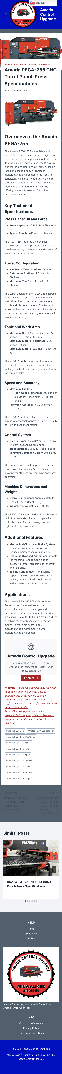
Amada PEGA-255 (15, 731)
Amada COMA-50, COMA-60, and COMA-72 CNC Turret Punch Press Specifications (47, 803)
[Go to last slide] (8, 869)
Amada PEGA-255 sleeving (19, 761)
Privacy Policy (31, 1028)
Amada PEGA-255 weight (18, 778)
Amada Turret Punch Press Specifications (27, 64)
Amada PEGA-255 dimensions (20, 737)
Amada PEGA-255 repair (18, 755)
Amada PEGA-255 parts (17, 749)
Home (31, 928)
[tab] (25, 901)
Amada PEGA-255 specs (18, 766)
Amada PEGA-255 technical (19, 772)
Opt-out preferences (31, 1023)
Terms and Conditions (31, 1033)
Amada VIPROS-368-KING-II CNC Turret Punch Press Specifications (15, 801)
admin (10, 90)
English (40, 2)
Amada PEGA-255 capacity (40, 731)
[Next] (54, 869)
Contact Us (31, 933)
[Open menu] (6, 14)
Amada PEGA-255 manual (18, 743)
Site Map (31, 938)
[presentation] (31, 858)
